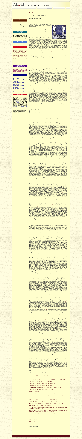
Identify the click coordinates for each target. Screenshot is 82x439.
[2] (51, 51)
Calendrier (19, 26)
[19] (46, 309)
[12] (62, 192)
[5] (64, 79)
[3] (50, 54)
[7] (50, 102)
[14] (37, 206)
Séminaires (15, 38)
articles (18, 102)
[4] (43, 74)
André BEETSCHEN (32, 20)
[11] (36, 150)
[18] (65, 301)
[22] (45, 319)
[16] (49, 219)
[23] (62, 323)
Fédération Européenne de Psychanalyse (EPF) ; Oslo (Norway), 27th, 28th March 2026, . (20, 51)
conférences (17, 101)
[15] (50, 213)
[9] (43, 131)
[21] (38, 316)
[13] (52, 204)
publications (16, 100)
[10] (51, 135)
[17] (55, 255)
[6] (60, 99)
